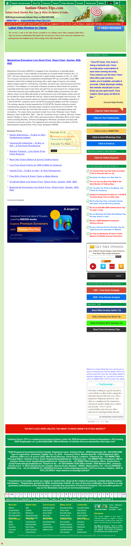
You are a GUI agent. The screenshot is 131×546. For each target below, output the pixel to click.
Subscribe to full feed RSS (63, 136)
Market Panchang (31, 529)
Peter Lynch (46, 515)
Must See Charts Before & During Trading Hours (34, 159)
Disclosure (118, 505)
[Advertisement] (106, 349)
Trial (35, 499)
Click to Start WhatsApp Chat (106, 137)
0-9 (124, 494)
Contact (80, 3)
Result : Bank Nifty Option (90, 24)
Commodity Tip (56, 24)
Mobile (11, 522)
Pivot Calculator (65, 522)
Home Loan (12, 529)
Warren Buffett (47, 513)
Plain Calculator (65, 532)
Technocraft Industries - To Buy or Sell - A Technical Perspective (27, 144)
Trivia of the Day (31, 532)
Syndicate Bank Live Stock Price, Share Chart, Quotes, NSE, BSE (43, 181)
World (75, 499)
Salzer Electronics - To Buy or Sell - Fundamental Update (28, 136)
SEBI (27, 508)
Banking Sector (82, 532)
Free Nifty (25, 499)
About (101, 3)
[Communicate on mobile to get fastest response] (95, 507)
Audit (119, 509)
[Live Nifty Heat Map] (102, 507)
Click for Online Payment (106, 157)
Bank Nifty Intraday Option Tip (106, 310)
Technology (12, 527)
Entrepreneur (47, 524)
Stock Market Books (66, 508)
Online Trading (64, 510)
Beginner (11, 508)
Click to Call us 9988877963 (106, 131)
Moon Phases (30, 527)
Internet (11, 524)
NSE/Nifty (29, 510)
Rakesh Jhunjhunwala (21, 3)
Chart (83, 499)
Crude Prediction (82, 515)
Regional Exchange (32, 515)
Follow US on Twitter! (61, 139)
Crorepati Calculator (66, 527)
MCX (67, 499)
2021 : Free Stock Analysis (106, 290)
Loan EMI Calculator (66, 529)
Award (56, 3)
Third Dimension (31, 522)
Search (118, 276)
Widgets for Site (48, 529)
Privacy (105, 505)
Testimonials (100, 421)
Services (44, 499)
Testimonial (91, 3)
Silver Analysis (81, 513)
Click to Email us (106, 144)
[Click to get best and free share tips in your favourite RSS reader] (106, 507)
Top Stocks (106, 499)
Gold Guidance (81, 510)
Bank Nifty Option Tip (27, 24)
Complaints (112, 509)
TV (97, 499)
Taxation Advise (48, 527)
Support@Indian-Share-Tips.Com (36, 20)
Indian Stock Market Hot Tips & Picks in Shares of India (36, 12)
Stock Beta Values (65, 513)
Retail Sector (81, 527)
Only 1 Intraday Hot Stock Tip (106, 317)
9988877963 (12, 20)
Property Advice (65, 515)
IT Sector (80, 529)
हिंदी (117, 3)
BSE (61, 499)
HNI (75, 24)
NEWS (91, 499)
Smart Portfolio (47, 510)
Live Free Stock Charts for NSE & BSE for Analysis (36, 165)
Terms (111, 505)
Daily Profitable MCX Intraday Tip (106, 323)
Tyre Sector (80, 524)
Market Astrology (31, 524)
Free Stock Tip (12, 499)
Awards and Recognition (23, 27)
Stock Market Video (49, 522)
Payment (47, 3)
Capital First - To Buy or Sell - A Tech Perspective (35, 170)
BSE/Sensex (30, 513)
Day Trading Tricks (14, 513)
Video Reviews (67, 3)
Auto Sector (80, 522)
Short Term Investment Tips (106, 329)
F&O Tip (67, 24)
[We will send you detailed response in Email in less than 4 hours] (99, 507)
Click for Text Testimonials (106, 117)
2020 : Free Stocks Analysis (106, 297)
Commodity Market (83, 508)
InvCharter (97, 505)
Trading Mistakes (14, 510)
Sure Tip (36, 3)
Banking (11, 532)
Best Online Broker (14, 515)
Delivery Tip (43, 24)
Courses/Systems (112, 24)
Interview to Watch (48, 508)
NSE (54, 499)
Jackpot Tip (11, 24)
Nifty (12, 494)
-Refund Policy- (113, 507)
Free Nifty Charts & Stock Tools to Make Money (34, 176)
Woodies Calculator (66, 524)
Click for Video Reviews (106, 110)
